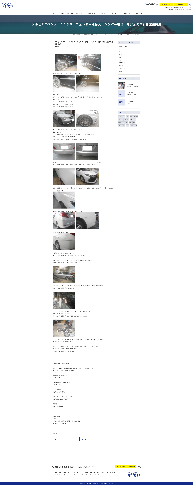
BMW (127, 125)
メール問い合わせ (166, 4)
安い (120, 60)
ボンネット (120, 119)
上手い (119, 125)
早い (124, 125)
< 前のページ (57, 439)
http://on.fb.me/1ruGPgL (59, 392)
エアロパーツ (133, 119)
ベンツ (131, 125)
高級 (134, 122)
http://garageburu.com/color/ (60, 399)
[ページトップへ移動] (139, 466)
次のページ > (110, 439)
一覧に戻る (83, 439)
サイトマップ (116, 475)
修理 (120, 57)
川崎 (136, 125)
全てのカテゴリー (123, 46)
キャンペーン (122, 71)
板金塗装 (136, 116)
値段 (127, 116)
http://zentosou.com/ (58, 406)
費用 (130, 122)
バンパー (127, 119)
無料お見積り (181, 4)
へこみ (120, 54)
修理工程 (121, 65)
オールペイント (121, 116)
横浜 (131, 116)
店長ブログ (55, 433)
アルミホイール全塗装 (123, 122)
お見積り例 (122, 68)
